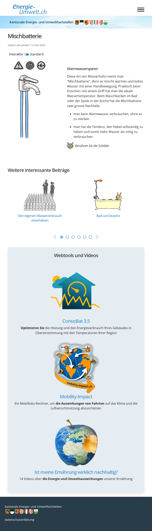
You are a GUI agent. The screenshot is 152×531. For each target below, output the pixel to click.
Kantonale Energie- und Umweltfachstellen (42, 22)
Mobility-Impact (76, 396)
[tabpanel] (42, 202)
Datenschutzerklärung (19, 520)
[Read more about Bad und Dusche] (108, 194)
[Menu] (140, 9)
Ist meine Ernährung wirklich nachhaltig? (76, 472)
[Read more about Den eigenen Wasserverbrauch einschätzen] (39, 194)
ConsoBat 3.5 (76, 321)
